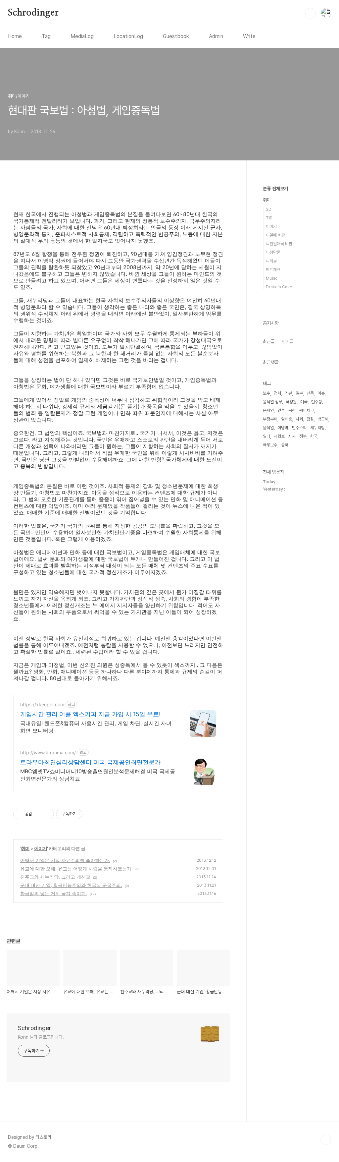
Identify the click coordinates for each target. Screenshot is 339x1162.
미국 (304, 401)
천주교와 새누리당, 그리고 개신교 (55, 877)
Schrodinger (33, 13)
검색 (310, 13)
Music (271, 278)
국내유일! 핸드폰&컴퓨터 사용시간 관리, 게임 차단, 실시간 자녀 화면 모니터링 (95, 727)
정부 (303, 436)
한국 (313, 436)
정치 (277, 393)
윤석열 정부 (272, 401)
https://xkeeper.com (42, 704)
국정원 (291, 401)
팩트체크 (273, 269)
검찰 (310, 419)
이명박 (282, 427)
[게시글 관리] (46, 814)
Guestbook (176, 36)
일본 (299, 393)
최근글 (269, 341)
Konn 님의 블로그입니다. (41, 1037)
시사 (292, 436)
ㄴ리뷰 (271, 261)
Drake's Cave (279, 286)
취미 (25, 848)
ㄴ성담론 (273, 252)
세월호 (279, 436)
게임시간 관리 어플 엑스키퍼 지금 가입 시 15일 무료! (90, 714)
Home (15, 36)
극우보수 (270, 444)
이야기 (40, 848)
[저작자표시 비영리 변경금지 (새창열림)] (91, 814)
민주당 (316, 401)
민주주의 (299, 427)
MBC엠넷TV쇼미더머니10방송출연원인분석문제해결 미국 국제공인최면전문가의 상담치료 (97, 775)
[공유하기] (38, 814)
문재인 (268, 410)
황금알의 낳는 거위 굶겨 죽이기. (53, 893)
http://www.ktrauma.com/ (48, 752)
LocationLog (128, 36)
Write (249, 36)
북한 (292, 410)
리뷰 (288, 393)
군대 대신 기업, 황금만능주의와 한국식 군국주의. (71, 885)
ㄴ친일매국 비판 (279, 243)
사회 (299, 419)
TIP (269, 217)
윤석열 (268, 427)
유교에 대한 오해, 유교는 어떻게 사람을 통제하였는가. (76, 868)
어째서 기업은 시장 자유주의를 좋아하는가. (65, 860)
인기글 (288, 341)
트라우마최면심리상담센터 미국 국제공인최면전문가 (90, 762)
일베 (266, 436)
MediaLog (82, 36)
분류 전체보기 (275, 188)
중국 (284, 444)
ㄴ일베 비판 (275, 235)
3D (268, 209)
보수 (266, 393)
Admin (216, 36)
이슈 (321, 393)
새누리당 (317, 427)
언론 (281, 410)
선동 (310, 393)
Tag (46, 36)
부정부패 (270, 419)
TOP (325, 1139)
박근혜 (322, 419)
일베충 (286, 419)
